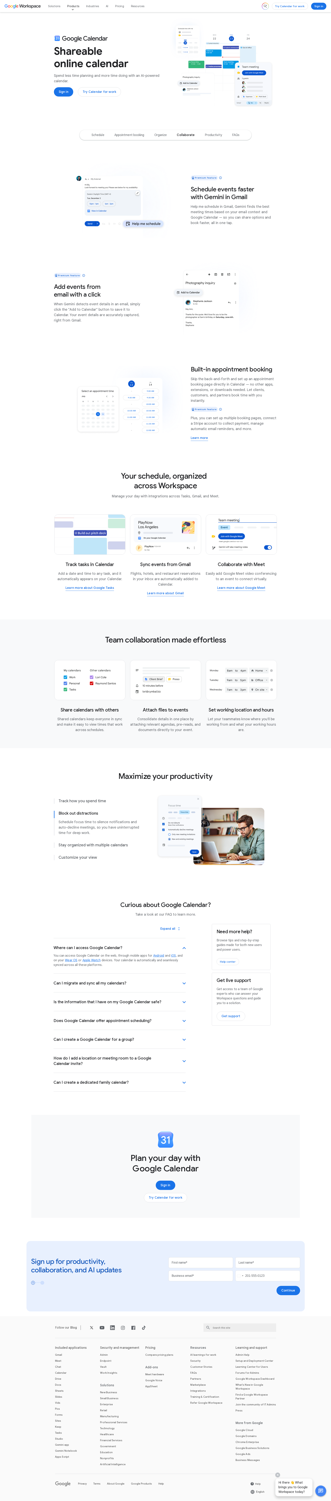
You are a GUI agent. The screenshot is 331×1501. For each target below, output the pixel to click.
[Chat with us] (320, 1491)
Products (73, 6)
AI (107, 6)
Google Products (141, 1483)
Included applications (71, 1348)
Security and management (119, 1348)
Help (161, 1483)
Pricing (119, 6)
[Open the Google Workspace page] (23, 6)
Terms (96, 1483)
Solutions (54, 6)
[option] (98, 135)
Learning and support (251, 1348)
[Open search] (265, 6)
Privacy (82, 1483)
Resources (138, 6)
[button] (320, 1491)
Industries (92, 6)
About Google (115, 1483)
